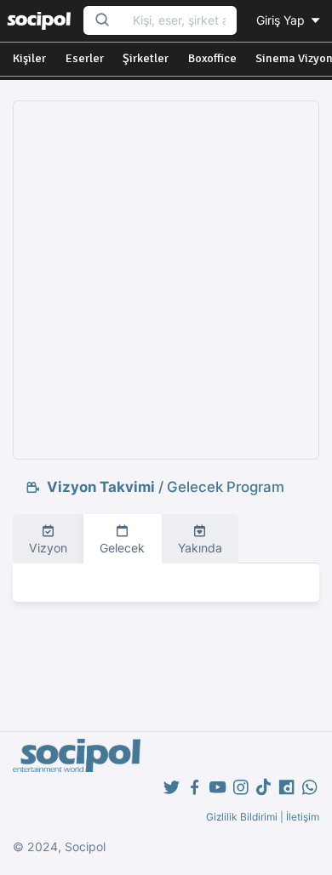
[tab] (48, 538)
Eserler (85, 58)
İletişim (302, 816)
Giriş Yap (282, 20)
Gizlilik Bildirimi (242, 816)
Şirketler (146, 58)
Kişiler (29, 58)
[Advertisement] (166, 280)
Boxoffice (212, 58)
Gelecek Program (225, 486)
